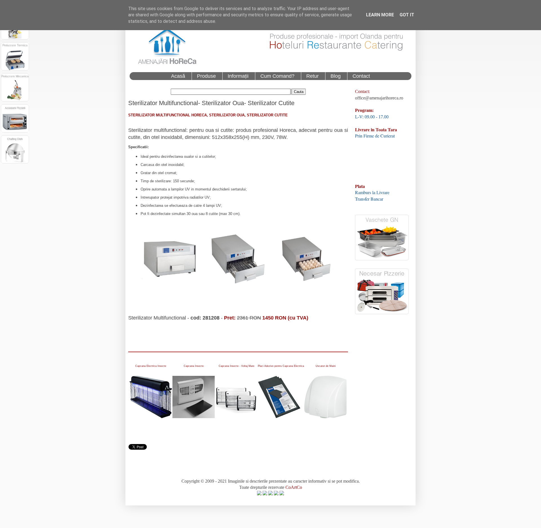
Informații (238, 76)
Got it (407, 14)
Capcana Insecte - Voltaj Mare (236, 366)
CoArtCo (293, 487)
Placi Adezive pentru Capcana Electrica (281, 366)
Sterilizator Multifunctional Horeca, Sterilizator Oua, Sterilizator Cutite (208, 115)
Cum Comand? (277, 76)
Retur (312, 76)
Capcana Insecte (194, 366)
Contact (361, 76)
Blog (336, 76)
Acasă (178, 76)
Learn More (380, 14)
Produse (206, 76)
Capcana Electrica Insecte (150, 366)
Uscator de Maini (326, 366)
